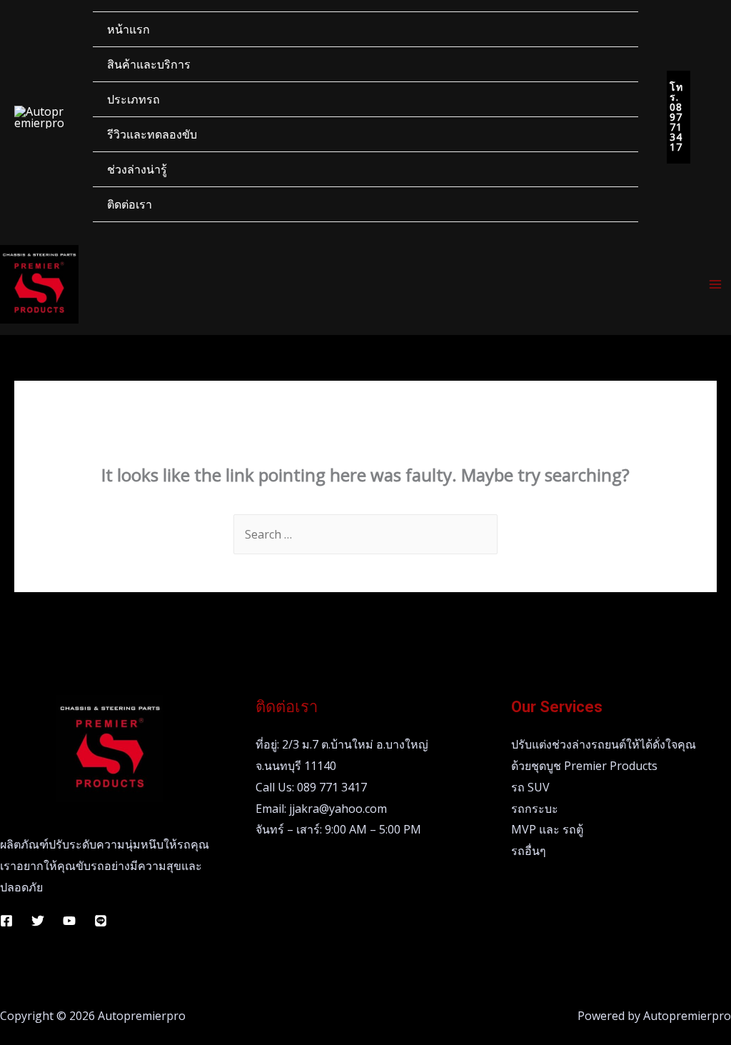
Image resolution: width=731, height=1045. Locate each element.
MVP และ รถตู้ (547, 829)
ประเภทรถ (133, 99)
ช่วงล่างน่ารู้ (137, 169)
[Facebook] (6, 920)
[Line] (100, 920)
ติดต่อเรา (129, 204)
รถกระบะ (534, 808)
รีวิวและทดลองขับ (152, 134)
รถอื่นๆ (528, 851)
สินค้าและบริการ (149, 64)
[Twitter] (37, 920)
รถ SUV (530, 787)
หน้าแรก (128, 29)
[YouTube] (69, 920)
